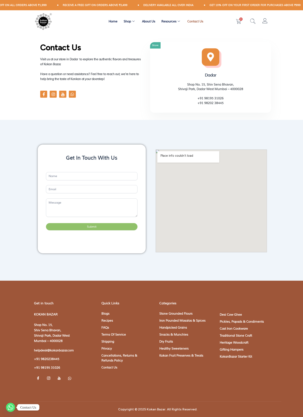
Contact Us (195, 21)
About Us (148, 21)
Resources (168, 21)
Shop (127, 21)
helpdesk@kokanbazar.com (54, 350)
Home (113, 21)
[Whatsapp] (10, 407)
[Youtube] (59, 379)
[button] (253, 21)
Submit (91, 226)
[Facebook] (38, 379)
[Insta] (49, 379)
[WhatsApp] (70, 379)
